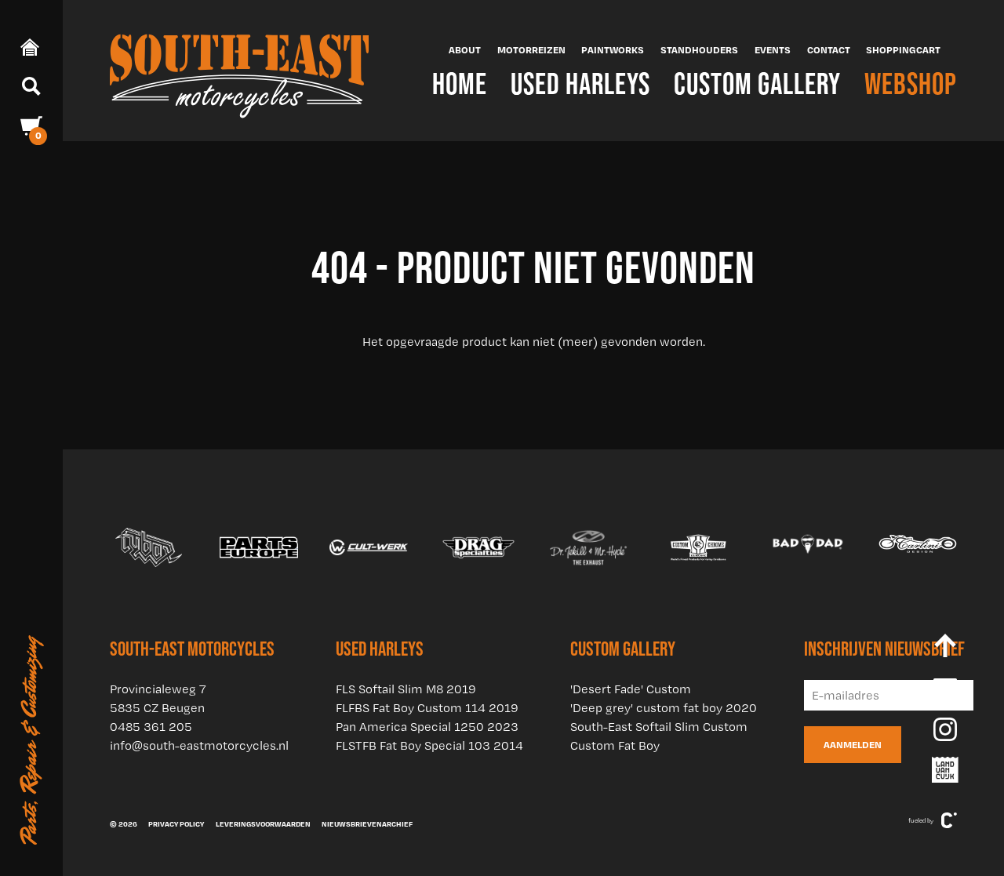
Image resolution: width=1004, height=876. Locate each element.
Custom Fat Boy (615, 745)
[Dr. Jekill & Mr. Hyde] (588, 547)
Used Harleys (580, 83)
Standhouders (699, 49)
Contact (828, 49)
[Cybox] (149, 547)
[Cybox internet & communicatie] (949, 820)
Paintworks (612, 49)
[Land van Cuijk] (945, 770)
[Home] (239, 70)
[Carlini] (917, 547)
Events (773, 49)
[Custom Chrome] (698, 547)
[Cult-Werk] (368, 547)
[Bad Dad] (808, 547)
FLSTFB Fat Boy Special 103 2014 (429, 745)
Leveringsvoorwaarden (263, 823)
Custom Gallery (757, 83)
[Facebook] (945, 690)
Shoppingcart (903, 49)
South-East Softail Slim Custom (659, 726)
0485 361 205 (151, 726)
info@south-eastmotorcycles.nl (199, 745)
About (465, 49)
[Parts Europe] (259, 547)
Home (459, 83)
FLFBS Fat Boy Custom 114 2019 (427, 707)
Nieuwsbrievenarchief (367, 823)
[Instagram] (945, 729)
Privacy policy (176, 823)
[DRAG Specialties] (478, 547)
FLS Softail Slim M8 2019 (406, 689)
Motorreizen (531, 49)
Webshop (910, 83)
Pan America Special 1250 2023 (427, 726)
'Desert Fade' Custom (630, 689)
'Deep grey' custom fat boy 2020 (663, 707)
